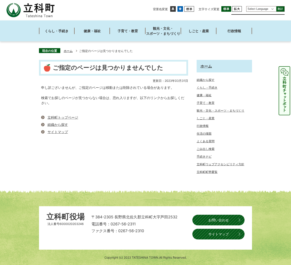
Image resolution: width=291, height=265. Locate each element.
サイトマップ (58, 132)
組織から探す (58, 124)
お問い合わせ (218, 220)
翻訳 (280, 8)
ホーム (68, 51)
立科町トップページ (63, 117)
